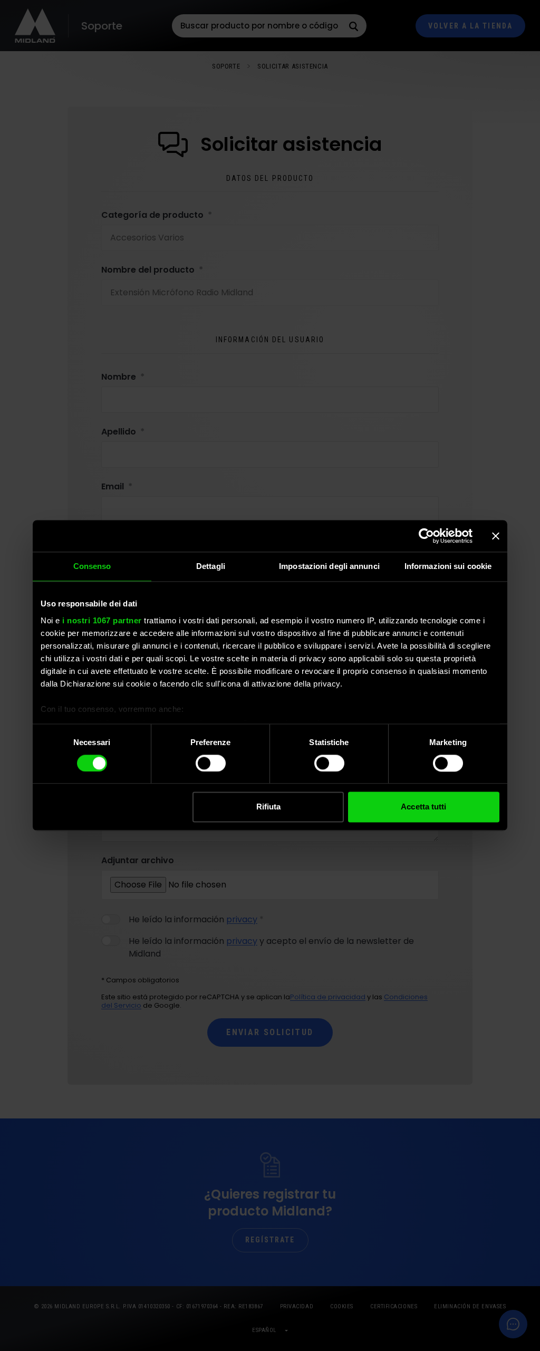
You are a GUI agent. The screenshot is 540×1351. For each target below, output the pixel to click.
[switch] (211, 763)
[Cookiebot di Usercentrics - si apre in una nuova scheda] (426, 536)
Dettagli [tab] (210, 566)
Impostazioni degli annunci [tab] (329, 566)
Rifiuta (268, 807)
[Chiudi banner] (495, 535)
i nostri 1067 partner (102, 620)
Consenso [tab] (92, 566)
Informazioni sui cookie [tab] (447, 566)
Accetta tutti (423, 807)
